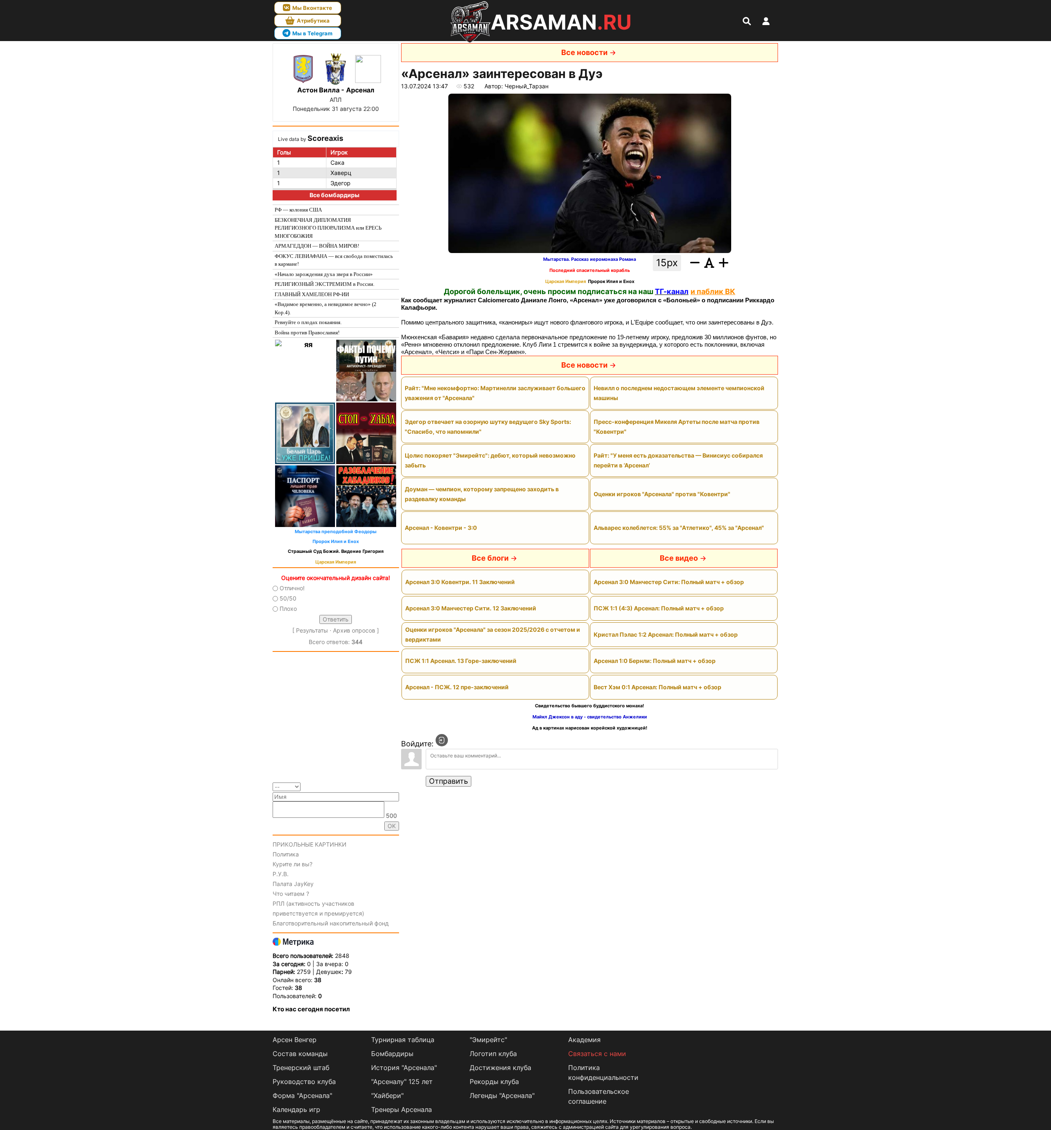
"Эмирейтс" (488, 1040)
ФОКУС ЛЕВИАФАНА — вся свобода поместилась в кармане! (334, 260)
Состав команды (300, 1053)
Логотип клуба (493, 1053)
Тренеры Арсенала (401, 1109)
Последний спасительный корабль (589, 270)
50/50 (288, 598)
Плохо (288, 608)
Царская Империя (335, 562)
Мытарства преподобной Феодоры (335, 531)
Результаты (312, 630)
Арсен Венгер (295, 1040)
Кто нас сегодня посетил (311, 1009)
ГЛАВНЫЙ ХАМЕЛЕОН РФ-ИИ (312, 294)
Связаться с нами (597, 1053)
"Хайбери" (387, 1095)
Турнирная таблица (402, 1040)
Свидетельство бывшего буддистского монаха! (589, 706)
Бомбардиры (392, 1053)
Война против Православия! (307, 332)
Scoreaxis (325, 138)
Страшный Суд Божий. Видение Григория (335, 551)
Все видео (679, 558)
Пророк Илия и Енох (335, 541)
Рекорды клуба (494, 1081)
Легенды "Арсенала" (502, 1095)
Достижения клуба (500, 1067)
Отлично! (292, 588)
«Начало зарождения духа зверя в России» (324, 274)
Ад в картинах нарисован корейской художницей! (589, 728)
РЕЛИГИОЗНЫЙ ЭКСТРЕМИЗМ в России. (324, 284)
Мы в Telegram (312, 33)
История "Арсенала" (404, 1067)
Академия (584, 1040)
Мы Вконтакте (312, 8)
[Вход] (442, 740)
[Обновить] (396, 786)
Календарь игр (296, 1109)
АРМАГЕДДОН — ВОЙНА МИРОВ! (317, 246)
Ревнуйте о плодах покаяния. (308, 322)
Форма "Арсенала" (302, 1095)
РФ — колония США (298, 210)
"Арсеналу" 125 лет (402, 1081)
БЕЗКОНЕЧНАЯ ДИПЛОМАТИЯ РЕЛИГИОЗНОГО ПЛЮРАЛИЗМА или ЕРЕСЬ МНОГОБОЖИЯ (328, 228)
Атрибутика (313, 20)
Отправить (448, 781)
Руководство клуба (304, 1081)
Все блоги (490, 558)
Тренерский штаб (301, 1067)
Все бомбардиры (334, 194)
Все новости (584, 52)
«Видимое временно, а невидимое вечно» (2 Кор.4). (325, 308)
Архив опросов (354, 630)
